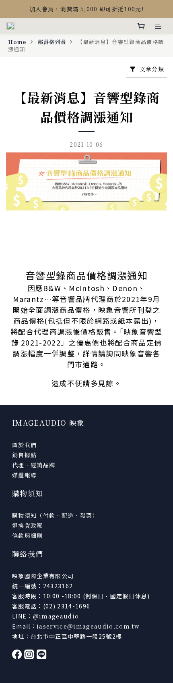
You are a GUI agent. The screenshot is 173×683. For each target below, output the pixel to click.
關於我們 (24, 445)
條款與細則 (27, 535)
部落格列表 (52, 42)
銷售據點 (24, 455)
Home (17, 42)
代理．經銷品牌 (33, 465)
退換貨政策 (27, 525)
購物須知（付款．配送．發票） (55, 515)
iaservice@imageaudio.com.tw (88, 626)
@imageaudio (56, 616)
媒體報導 (24, 475)
